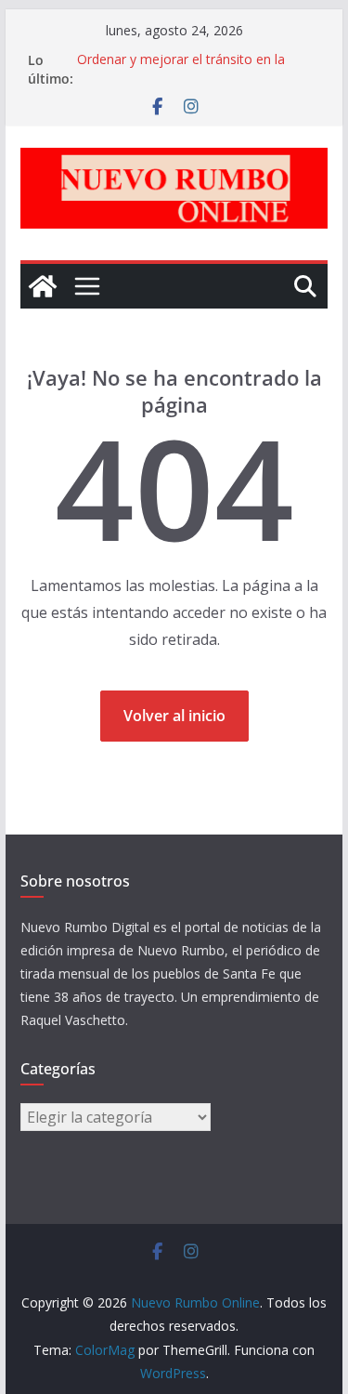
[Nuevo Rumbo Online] (42, 286)
